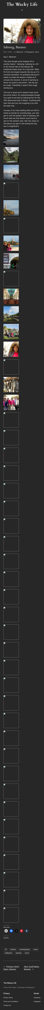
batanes (13, 949)
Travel (37, 52)
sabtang (18, 953)
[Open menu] (22, 10)
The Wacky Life (9, 983)
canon (36, 949)
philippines (8, 953)
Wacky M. (19, 52)
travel (27, 953)
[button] (21, 137)
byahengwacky (25, 949)
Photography (29, 52)
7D (6, 949)
